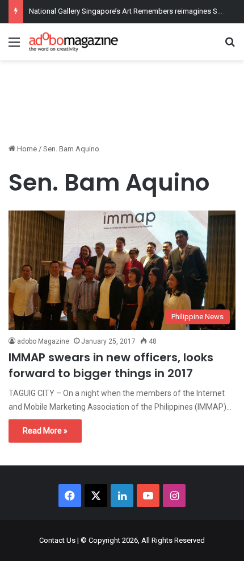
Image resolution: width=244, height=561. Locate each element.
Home (26, 149)
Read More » (45, 430)
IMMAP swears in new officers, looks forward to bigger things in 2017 (111, 365)
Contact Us (57, 540)
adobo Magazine (43, 341)
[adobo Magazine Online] (73, 41)
